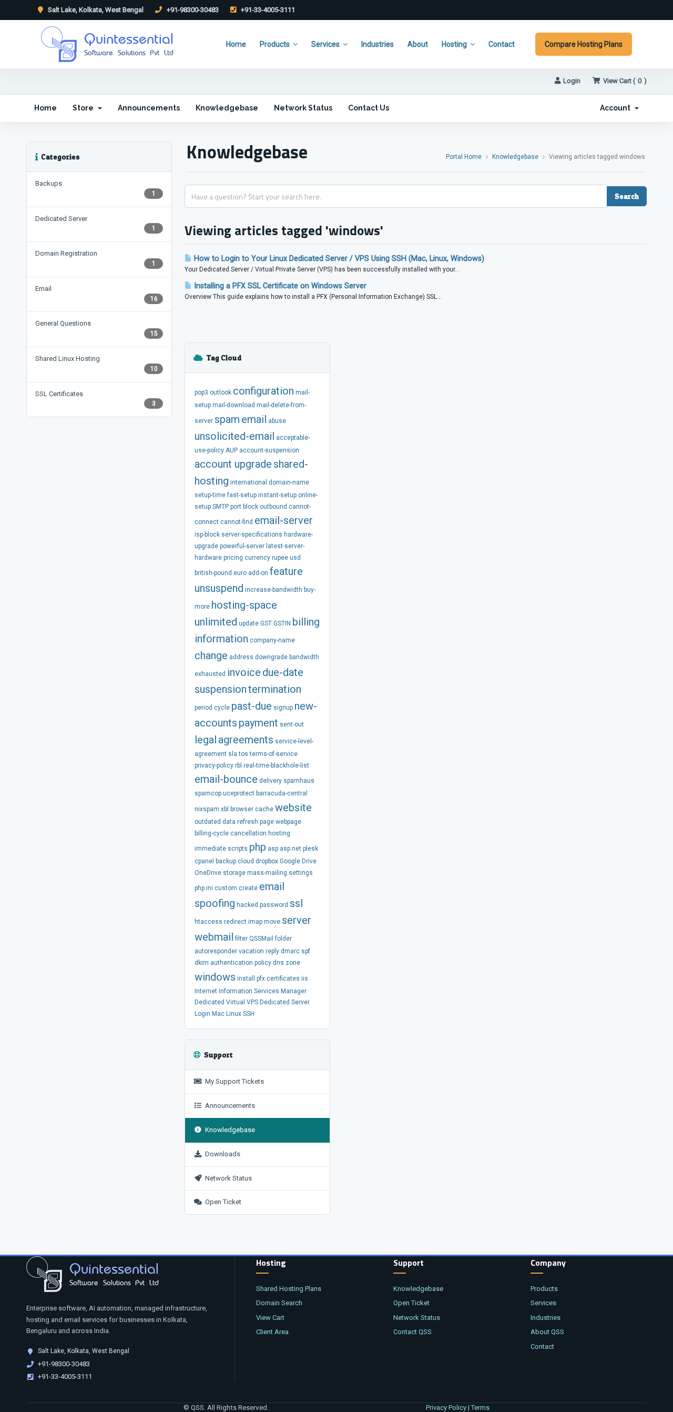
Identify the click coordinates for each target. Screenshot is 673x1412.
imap (255, 921)
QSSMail (261, 938)
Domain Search (279, 1303)
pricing (233, 557)
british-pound (213, 573)
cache (264, 809)
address (241, 657)
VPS (252, 1002)
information (221, 638)
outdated (208, 821)
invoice (244, 672)
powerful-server (242, 546)
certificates (283, 978)
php (257, 847)
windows (215, 977)
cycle (222, 707)
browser (241, 809)
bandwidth (304, 657)
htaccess (208, 921)
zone (292, 962)
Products (275, 44)
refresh (247, 821)
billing (306, 622)
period (203, 707)
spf (305, 951)
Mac (218, 1013)
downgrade (271, 657)
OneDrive (208, 872)
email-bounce (226, 779)
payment (258, 723)
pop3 (201, 392)
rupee (280, 557)
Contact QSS (412, 1332)
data (229, 821)
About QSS (547, 1332)
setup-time (210, 495)
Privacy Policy (446, 1407)
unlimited (216, 622)
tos (243, 754)
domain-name (289, 482)
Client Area (272, 1332)
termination (274, 689)
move (272, 921)
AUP (232, 450)
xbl (225, 809)
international (248, 482)
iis (304, 978)
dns (278, 962)
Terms (480, 1407)
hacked (247, 905)
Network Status (303, 108)
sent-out (292, 724)
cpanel (204, 861)
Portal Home (464, 156)
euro (240, 573)
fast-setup (242, 495)
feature (286, 571)
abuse (277, 421)
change (211, 655)
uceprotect (238, 793)
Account (617, 108)
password (274, 905)
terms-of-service (274, 754)
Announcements (149, 108)
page (267, 821)
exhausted (210, 674)
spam (227, 419)
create (248, 888)
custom (226, 888)
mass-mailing (267, 872)
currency (257, 557)
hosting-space (244, 605)
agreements (245, 739)
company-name (272, 640)
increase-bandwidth (273, 589)
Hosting (454, 44)
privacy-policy (214, 765)
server (296, 920)
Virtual (235, 1002)
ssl (296, 903)
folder (283, 938)
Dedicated (210, 1002)
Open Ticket (221, 1202)
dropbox (267, 861)
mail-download (233, 405)
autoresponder (216, 951)
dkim (202, 962)
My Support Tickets (233, 1081)
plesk (310, 848)
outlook (220, 392)
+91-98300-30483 (192, 10)
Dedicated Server (285, 1002)
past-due (251, 706)
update (249, 623)
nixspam (207, 809)
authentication (231, 962)
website (293, 807)
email (254, 419)
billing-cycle (212, 833)
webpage (288, 821)
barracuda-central (282, 793)
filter (241, 938)
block (250, 506)
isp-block (207, 534)
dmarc (290, 951)
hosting (279, 833)
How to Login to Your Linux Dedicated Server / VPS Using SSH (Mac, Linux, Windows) (338, 258)
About (417, 44)
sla (232, 754)
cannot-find (236, 522)
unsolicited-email (234, 436)
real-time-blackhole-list (276, 765)
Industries (377, 44)
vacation (251, 951)
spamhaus (298, 780)
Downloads (221, 1154)
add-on (258, 573)
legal (206, 739)
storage (234, 872)
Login (571, 80)
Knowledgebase (227, 108)
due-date (282, 672)
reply (272, 951)
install (246, 978)
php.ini (204, 888)
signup (283, 707)
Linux (233, 1013)
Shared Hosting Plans (288, 1289)
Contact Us (368, 108)
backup (226, 861)
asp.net (290, 848)
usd (295, 557)
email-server (283, 520)
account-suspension (269, 450)
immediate (210, 848)
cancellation (248, 833)
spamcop (208, 793)
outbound (273, 506)
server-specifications (251, 534)
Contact (501, 44)
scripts (238, 848)
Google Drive (298, 861)
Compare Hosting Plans (584, 44)
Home (236, 44)
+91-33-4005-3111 (267, 10)
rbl (238, 765)
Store (85, 108)
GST (266, 623)
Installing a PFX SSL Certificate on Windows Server (279, 285)
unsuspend (219, 588)
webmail (214, 937)
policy (262, 962)
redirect (235, 921)
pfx (261, 978)
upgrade (253, 464)
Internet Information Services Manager (251, 991)
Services (325, 44)
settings (301, 872)
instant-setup (277, 495)
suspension (221, 689)
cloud (246, 861)
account (214, 464)
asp (273, 848)
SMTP (220, 506)
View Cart (270, 1318)
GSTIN (282, 623)
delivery (270, 780)
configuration (263, 391)
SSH (248, 1013)
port (235, 506)
